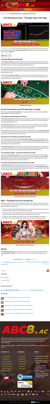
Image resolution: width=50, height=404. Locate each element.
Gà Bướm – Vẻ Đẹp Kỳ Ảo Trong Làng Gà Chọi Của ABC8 (17, 301)
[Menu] (1, 5)
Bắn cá (3, 290)
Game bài (34, 259)
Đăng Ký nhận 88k (5, 280)
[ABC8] (25, 5)
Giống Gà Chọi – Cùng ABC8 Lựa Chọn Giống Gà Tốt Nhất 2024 (19, 305)
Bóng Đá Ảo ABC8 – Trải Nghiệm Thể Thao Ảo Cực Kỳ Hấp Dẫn (19, 313)
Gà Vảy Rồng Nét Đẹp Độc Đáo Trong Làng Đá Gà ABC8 (17, 297)
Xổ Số (37, 290)
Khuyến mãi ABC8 (5, 277)
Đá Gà (41, 290)
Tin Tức (6, 13)
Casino (31, 259)
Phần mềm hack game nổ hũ (25, 290)
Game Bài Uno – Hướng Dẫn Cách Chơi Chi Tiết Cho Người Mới (19, 309)
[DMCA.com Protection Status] (35, 402)
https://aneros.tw (44, 358)
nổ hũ (19, 290)
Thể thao (33, 290)
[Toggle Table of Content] (9, 56)
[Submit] (48, 271)
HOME (2, 13)
